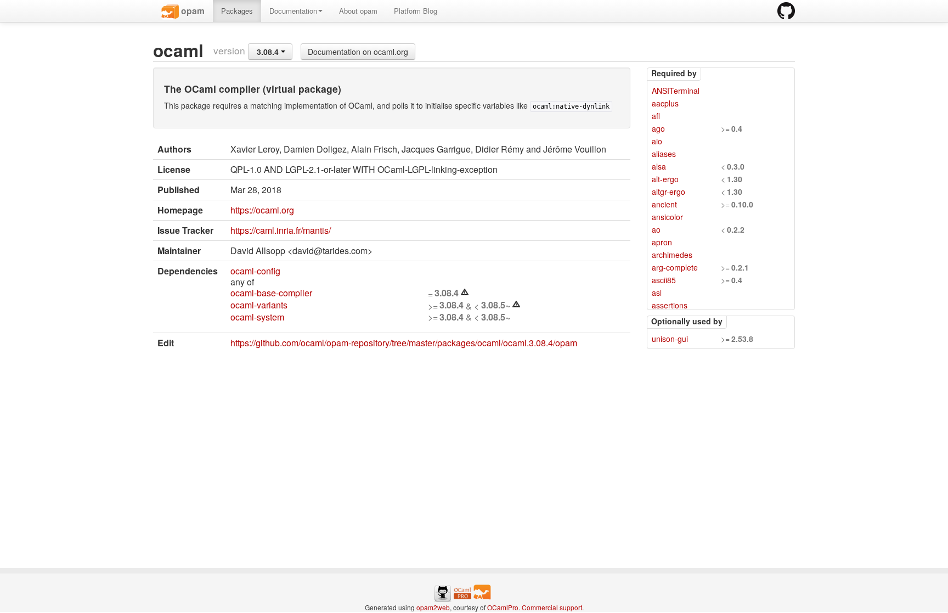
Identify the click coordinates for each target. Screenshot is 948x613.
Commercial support (552, 607)
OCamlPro (502, 607)
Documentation (293, 10)
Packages (237, 10)
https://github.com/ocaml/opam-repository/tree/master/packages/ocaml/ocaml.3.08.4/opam (403, 342)
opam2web (433, 607)
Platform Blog (415, 10)
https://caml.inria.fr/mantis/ (280, 230)
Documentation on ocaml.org (358, 51)
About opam (358, 10)
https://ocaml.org (262, 210)
